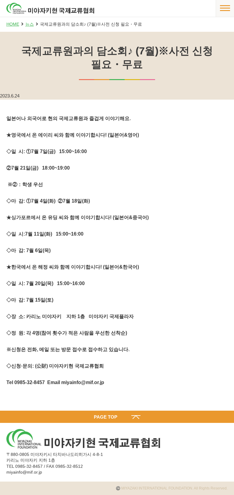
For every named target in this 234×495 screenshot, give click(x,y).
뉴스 (29, 24)
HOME (12, 24)
